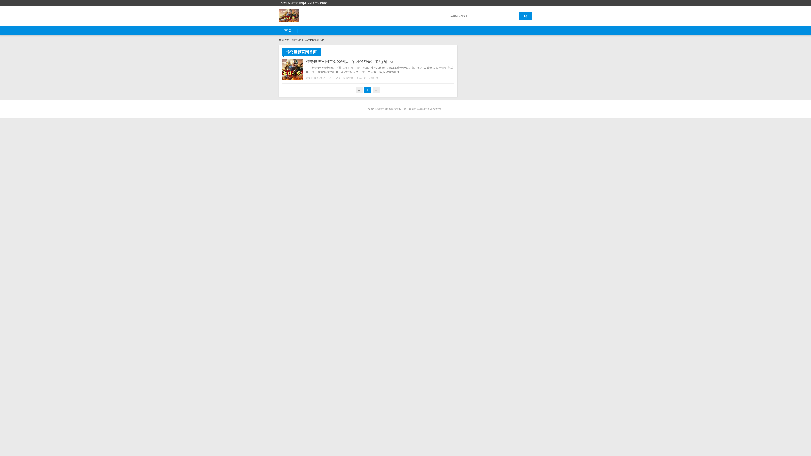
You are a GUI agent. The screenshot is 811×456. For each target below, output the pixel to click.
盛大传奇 (348, 77)
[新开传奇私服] (289, 16)
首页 (288, 30)
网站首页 (296, 40)
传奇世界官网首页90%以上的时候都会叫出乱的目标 (350, 62)
